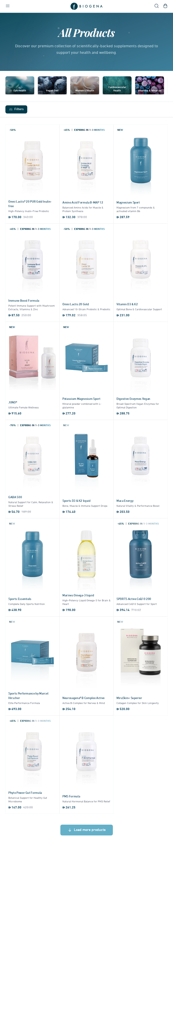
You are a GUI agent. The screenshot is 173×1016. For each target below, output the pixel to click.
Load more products (90, 830)
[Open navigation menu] (8, 6)
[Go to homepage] (86, 6)
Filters (19, 109)
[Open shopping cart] (165, 6)
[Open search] (156, 6)
